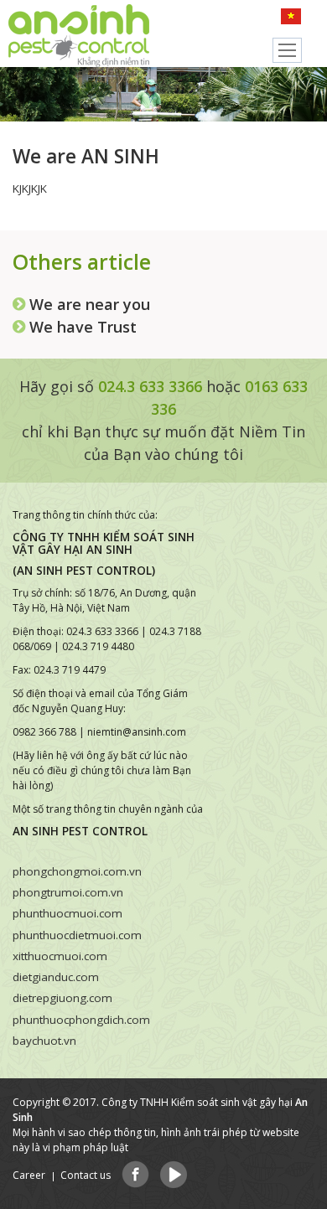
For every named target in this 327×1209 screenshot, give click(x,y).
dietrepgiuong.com (62, 997)
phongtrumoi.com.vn (68, 892)
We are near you (89, 304)
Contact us (85, 1175)
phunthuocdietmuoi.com (77, 935)
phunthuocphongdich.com (81, 1019)
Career (29, 1175)
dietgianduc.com (56, 976)
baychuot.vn (44, 1040)
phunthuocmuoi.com (67, 913)
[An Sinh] (75, 33)
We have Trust (83, 327)
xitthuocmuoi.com (60, 956)
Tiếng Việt (295, 18)
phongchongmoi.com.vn (77, 871)
